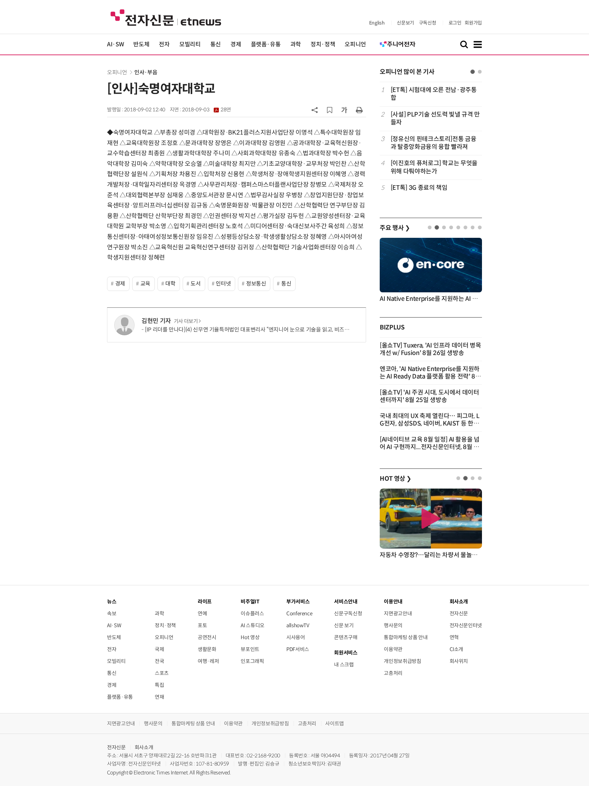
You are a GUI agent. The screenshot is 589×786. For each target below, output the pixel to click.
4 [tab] (451, 227)
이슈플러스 (252, 613)
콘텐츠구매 (345, 637)
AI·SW (115, 44)
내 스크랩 (343, 664)
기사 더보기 (186, 321)
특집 (159, 685)
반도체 (141, 44)
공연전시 (207, 637)
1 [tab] (472, 72)
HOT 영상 (395, 478)
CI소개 (457, 649)
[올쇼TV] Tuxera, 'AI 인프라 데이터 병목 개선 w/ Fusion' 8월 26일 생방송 (430, 349)
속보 (111, 613)
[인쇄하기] (359, 109)
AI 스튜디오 (252, 625)
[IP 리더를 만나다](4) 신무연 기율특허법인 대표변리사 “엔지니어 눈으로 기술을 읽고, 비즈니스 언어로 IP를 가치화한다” (277, 329)
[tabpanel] (431, 143)
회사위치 (459, 661)
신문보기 (405, 23)
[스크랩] (329, 110)
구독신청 (427, 23)
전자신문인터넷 (466, 625)
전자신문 (459, 613)
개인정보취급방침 (402, 661)
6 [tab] (465, 227)
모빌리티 (190, 44)
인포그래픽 (252, 661)
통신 (215, 44)
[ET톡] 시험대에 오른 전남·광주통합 (434, 94)
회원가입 (473, 23)
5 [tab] (458, 227)
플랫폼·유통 (266, 44)
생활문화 (207, 649)
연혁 (454, 637)
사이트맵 (334, 723)
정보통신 (256, 283)
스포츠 (162, 673)
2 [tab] (480, 72)
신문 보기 (343, 625)
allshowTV (297, 625)
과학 (295, 44)
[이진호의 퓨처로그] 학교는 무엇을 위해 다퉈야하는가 (434, 167)
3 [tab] (444, 227)
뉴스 (111, 601)
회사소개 (144, 747)
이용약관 (393, 649)
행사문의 (393, 625)
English (376, 23)
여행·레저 (208, 661)
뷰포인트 (250, 649)
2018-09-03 (206, 110)
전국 (159, 661)
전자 (164, 44)
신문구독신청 (348, 613)
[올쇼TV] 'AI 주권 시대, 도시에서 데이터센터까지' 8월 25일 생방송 (429, 396)
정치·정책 (323, 44)
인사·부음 (145, 72)
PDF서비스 (297, 649)
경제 (235, 44)
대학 (170, 283)
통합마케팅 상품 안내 (405, 637)
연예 (202, 613)
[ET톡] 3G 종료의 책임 (419, 187)
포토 (202, 625)
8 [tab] (480, 227)
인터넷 (223, 283)
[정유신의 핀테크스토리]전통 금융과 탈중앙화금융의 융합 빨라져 (434, 143)
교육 (145, 283)
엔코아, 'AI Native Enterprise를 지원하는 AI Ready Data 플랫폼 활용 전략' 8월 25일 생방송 (430, 376)
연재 (159, 697)
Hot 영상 (250, 637)
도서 (195, 283)
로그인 (455, 23)
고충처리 (393, 673)
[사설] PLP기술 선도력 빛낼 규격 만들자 (435, 118)
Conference (299, 613)
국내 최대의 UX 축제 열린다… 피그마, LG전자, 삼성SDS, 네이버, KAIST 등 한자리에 (429, 423)
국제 (159, 649)
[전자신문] (165, 17)
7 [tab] (472, 227)
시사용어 (295, 637)
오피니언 (355, 44)
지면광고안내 (398, 613)
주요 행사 (395, 228)
